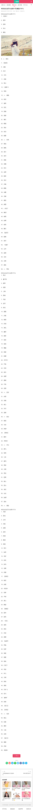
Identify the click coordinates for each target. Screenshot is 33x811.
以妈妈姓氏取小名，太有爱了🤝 (6, 789)
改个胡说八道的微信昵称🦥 (26, 789)
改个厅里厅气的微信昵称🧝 (16, 789)
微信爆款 (9, 5)
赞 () (16, 755)
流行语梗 (20, 5)
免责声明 (20, 809)
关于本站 (4, 809)
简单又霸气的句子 (27, 773)
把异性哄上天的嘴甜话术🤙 (16, 799)
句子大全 (25, 5)
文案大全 (3, 5)
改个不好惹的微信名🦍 (26, 799)
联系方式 (28, 809)
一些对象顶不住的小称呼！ (6, 799)
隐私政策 (12, 809)
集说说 (16, 1)
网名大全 (14, 5)
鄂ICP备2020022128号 (22, 804)
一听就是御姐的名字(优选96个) (8, 774)
